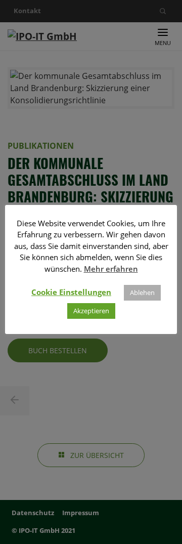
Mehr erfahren (111, 269)
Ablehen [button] (142, 292)
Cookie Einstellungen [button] (71, 292)
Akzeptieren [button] (91, 310)
